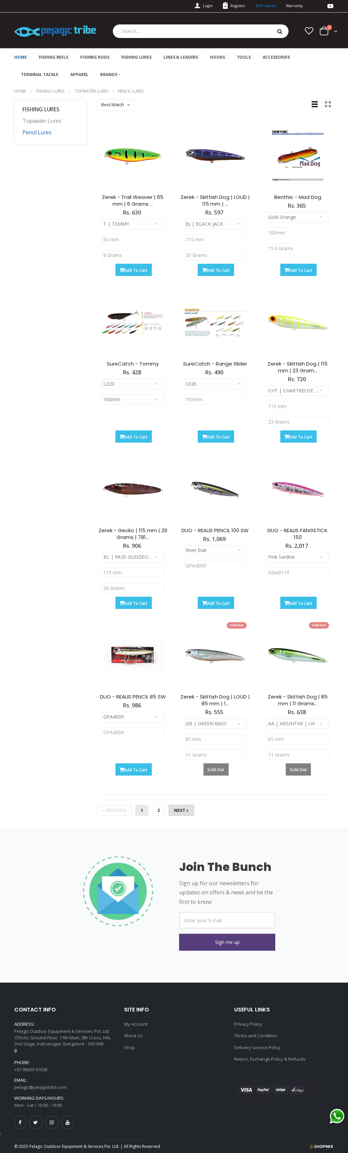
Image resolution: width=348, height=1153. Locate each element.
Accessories (276, 57)
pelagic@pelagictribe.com (40, 1087)
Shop (129, 1047)
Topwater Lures (91, 91)
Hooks (217, 57)
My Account (135, 1024)
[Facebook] (20, 1122)
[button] (227, 942)
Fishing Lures (136, 57)
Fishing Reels (53, 57)
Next (180, 810)
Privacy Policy (248, 1024)
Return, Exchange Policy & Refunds (270, 1059)
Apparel (79, 74)
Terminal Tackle (39, 74)
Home (20, 91)
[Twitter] (35, 1122)
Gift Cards (266, 5)
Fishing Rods (94, 57)
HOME (20, 57)
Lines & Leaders (180, 57)
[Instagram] (51, 1122)
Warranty (294, 5)
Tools (244, 57)
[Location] (15, 1051)
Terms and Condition (255, 1036)
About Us (133, 1036)
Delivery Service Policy (257, 1047)
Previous (115, 810)
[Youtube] (67, 1122)
